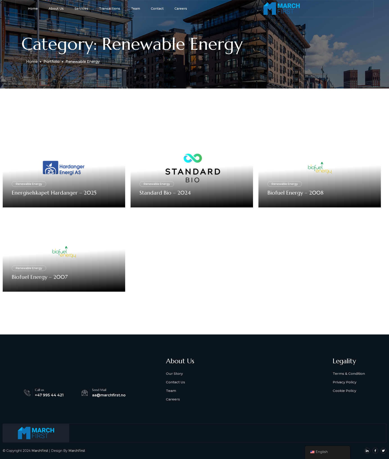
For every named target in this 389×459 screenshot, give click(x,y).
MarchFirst (40, 451)
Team (135, 9)
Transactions (109, 9)
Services (81, 9)
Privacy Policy (344, 382)
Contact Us (175, 382)
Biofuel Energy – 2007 (40, 277)
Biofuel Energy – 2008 (295, 192)
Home (33, 9)
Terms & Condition (349, 373)
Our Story (174, 373)
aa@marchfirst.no (109, 395)
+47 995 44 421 (49, 395)
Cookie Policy (344, 391)
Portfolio (51, 61)
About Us (56, 9)
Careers (180, 9)
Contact (157, 9)
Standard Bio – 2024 (165, 192)
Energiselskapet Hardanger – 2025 (54, 192)
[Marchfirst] (282, 8)
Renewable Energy (29, 184)
